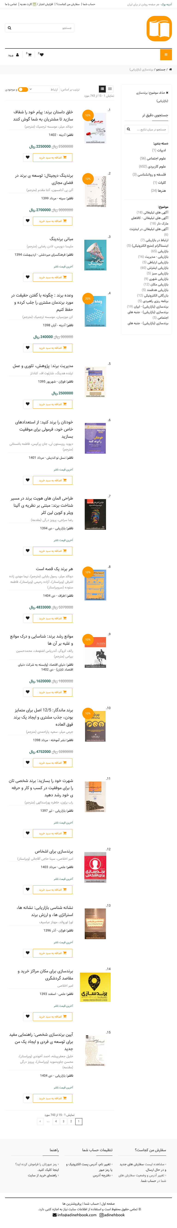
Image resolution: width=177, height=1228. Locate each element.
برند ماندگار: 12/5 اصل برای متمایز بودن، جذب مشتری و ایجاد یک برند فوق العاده (43, 717)
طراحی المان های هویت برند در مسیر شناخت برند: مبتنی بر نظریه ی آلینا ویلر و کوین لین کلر (42, 505)
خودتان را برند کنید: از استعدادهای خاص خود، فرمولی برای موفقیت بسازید (44, 429)
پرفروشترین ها (72, 1204)
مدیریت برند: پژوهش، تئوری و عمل (43, 365)
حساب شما (89, 4)
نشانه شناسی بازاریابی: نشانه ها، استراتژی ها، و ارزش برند (45, 911)
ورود (11, 55)
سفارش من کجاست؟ (68, 4)
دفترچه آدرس (102, 1175)
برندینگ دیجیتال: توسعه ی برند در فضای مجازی (44, 179)
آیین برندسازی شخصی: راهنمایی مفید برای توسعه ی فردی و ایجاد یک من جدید (41, 1041)
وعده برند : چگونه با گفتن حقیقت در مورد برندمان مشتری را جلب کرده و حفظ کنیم (42, 302)
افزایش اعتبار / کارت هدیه (36, 4)
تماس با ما (11, 4)
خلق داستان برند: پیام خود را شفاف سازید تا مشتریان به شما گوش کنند (43, 115)
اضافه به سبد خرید (50, 157)
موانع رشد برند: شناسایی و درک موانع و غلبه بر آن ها (41, 640)
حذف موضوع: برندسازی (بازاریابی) (152, 96)
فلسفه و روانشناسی (149, 174)
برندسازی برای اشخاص (54, 851)
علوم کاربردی (152, 166)
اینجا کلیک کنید (48, 1170)
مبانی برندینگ (61, 239)
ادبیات (159, 150)
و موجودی (11, 89)
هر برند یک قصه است (54, 568)
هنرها (158, 191)
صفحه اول (108, 1204)
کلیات (159, 183)
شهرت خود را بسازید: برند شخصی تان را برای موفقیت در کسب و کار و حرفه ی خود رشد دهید (41, 788)
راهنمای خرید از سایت (42, 1175)
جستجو (160, 69)
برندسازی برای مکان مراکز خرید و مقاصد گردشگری (45, 974)
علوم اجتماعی (153, 158)
